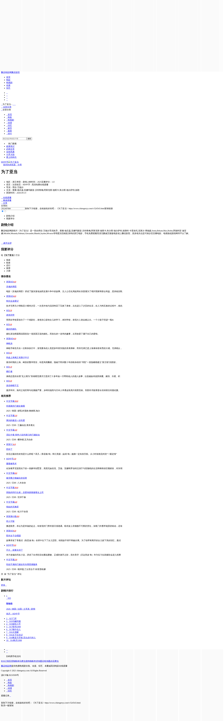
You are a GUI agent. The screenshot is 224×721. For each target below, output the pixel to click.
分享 (19, 165)
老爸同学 (10, 315)
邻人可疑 (10, 521)
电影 (8, 80)
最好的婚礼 (11, 329)
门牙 (11, 618)
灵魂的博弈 (11, 286)
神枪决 (9, 343)
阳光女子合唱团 (13, 536)
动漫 (8, 85)
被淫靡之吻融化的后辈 (16, 478)
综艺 (8, 88)
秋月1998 (14, 640)
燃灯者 (9, 371)
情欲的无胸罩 (12, 507)
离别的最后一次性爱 (15, 420)
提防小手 (13, 624)
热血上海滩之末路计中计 (17, 357)
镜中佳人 (13, 629)
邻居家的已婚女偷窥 (15, 406)
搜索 (29, 139)
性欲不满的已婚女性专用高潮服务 (21, 564)
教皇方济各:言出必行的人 (21, 638)
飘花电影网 (6, 72)
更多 (4, 585)
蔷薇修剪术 (11, 463)
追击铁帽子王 (12, 385)
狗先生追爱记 (12, 301)
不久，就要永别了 (14, 550)
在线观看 (6, 197)
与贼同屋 (13, 621)
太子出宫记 (14, 635)
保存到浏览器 (9, 165)
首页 (8, 77)
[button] (10, 216)
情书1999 (13, 627)
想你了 (9, 449)
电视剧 (9, 82)
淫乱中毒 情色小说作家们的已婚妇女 (23, 435)
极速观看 (6, 200)
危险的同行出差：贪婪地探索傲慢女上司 (25, 492)
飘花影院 (15, 72)
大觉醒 (12, 632)
